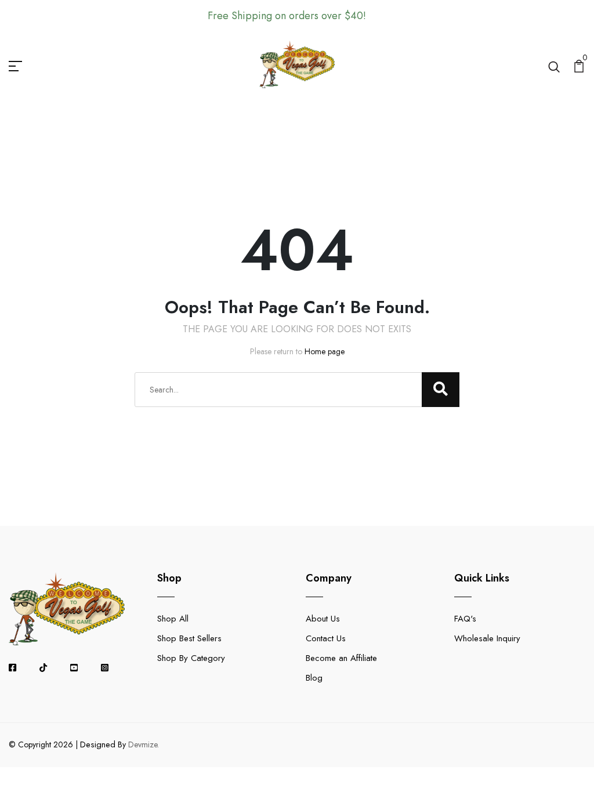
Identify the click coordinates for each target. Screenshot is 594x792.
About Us (323, 618)
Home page (325, 351)
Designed (97, 744)
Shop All (173, 618)
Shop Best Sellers (189, 638)
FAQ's (465, 618)
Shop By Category (191, 658)
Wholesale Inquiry (487, 638)
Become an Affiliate (341, 658)
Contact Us (326, 638)
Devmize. (143, 744)
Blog (314, 677)
